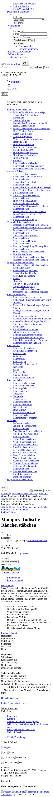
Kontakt (11, 719)
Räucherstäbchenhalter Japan (26, 289)
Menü (4, 94)
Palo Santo (18, 367)
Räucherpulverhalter (22, 404)
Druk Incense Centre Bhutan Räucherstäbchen (26, 231)
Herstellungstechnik (10, 698)
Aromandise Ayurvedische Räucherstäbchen (25, 183)
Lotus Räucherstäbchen (24, 455)
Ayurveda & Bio (15, 171)
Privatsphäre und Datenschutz (21, 729)
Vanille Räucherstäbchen (24, 442)
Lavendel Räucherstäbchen (25, 450)
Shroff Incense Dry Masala (25, 152)
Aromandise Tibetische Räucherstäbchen (32, 227)
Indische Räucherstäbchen (19, 109)
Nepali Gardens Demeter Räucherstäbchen (24, 242)
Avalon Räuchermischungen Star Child (31, 321)
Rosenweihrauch (21, 375)
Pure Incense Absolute (23, 144)
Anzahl (4, 558)
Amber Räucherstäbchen (24, 439)
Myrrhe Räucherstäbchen (24, 458)
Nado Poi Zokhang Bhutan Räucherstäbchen (25, 237)
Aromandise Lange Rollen (25, 270)
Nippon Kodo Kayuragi (24, 286)
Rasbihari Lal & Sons (23, 150)
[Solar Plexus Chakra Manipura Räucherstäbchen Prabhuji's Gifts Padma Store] (26, 509)
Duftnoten (11, 420)
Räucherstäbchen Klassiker (25, 163)
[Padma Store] (11, 64)
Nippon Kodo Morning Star (26, 284)
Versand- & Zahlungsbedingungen (23, 721)
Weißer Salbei (19, 353)
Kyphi (16, 369)
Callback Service (21, 6)
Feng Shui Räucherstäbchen (20, 479)
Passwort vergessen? (28, 49)
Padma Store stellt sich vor (13, 703)
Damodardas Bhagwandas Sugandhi (30, 123)
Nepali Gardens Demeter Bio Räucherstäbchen (26, 196)
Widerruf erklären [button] (9, 708)
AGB (9, 727)
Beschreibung (13, 577)
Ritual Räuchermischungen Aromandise (31, 340)
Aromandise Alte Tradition (25, 115)
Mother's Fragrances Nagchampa (28, 139)
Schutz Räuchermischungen (26, 332)
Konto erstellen (26, 46)
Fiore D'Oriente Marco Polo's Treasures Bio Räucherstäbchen (31, 191)
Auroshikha (18, 117)
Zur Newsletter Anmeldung (34, 689)
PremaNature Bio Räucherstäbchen (29, 211)
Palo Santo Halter (21, 407)
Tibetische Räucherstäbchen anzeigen (30, 225)
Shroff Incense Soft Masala (25, 155)
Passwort (17, 37)
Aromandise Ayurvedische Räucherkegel (32, 187)
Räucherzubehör (14, 380)
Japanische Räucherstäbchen (20, 262)
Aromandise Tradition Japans (26, 273)
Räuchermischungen (16, 294)
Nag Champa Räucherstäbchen (27, 431)
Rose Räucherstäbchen (23, 447)
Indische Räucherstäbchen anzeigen (29, 112)
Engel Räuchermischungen (25, 316)
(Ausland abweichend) (37, 540)
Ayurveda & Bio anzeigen (25, 174)
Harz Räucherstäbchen (23, 474)
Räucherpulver (20, 372)
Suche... (48, 67)
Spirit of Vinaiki (20, 158)
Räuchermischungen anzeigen (27, 297)
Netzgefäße (18, 393)
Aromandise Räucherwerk (25, 351)
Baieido (16, 278)
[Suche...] (36, 67)
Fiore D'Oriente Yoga (23, 131)
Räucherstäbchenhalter (23, 385)
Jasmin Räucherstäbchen (24, 452)
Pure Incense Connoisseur (25, 147)
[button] (12, 87)
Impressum (12, 716)
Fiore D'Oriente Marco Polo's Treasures (31, 128)
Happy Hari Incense (22, 133)
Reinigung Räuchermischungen (27, 334)
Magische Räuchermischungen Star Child (32, 318)
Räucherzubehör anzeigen (25, 383)
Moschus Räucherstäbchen (25, 463)
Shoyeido (17, 281)
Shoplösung (6, 794)
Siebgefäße (18, 396)
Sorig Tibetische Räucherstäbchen (28, 251)
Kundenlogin (13, 25)
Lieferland (18, 17)
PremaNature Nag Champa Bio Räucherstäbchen (27, 215)
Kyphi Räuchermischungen (25, 329)
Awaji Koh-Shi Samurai (24, 275)
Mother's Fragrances (22, 136)
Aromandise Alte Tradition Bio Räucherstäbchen (27, 178)
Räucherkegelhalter (22, 401)
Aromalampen (19, 399)
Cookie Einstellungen (17, 737)
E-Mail (16, 34)
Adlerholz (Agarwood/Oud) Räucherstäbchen (26, 435)
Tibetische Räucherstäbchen (20, 222)
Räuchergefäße (20, 388)
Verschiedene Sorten (22, 254)
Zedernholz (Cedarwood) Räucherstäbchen (25, 467)
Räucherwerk (13, 345)
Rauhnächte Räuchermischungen (28, 337)
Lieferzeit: (6, 537)
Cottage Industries (21, 120)
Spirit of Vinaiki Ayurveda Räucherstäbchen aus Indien (26, 202)
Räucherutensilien (21, 415)
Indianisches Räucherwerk (25, 364)
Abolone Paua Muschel (24, 412)
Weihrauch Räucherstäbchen (26, 460)
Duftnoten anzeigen (22, 423)
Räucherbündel (20, 359)
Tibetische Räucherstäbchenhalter (28, 257)
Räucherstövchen (21, 391)
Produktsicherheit (15, 580)
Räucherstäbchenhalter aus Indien (28, 166)
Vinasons (17, 160)
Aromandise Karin (21, 267)
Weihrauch (18, 356)
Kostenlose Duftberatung (24, 3)
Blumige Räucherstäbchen (25, 471)
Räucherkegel (19, 361)
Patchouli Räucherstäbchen (25, 444)
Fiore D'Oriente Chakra (24, 125)
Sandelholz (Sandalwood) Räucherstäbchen (25, 427)
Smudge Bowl (19, 409)
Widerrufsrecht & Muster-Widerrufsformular (27, 724)
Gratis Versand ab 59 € (23, 9)
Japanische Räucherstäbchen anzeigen (30, 265)
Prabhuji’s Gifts (20, 142)
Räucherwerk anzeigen (23, 348)
